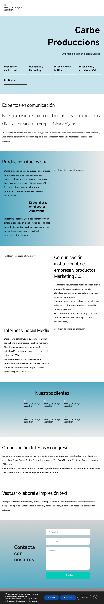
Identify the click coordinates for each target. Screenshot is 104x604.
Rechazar (68, 597)
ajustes (35, 601)
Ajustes (85, 597)
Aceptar (51, 597)
